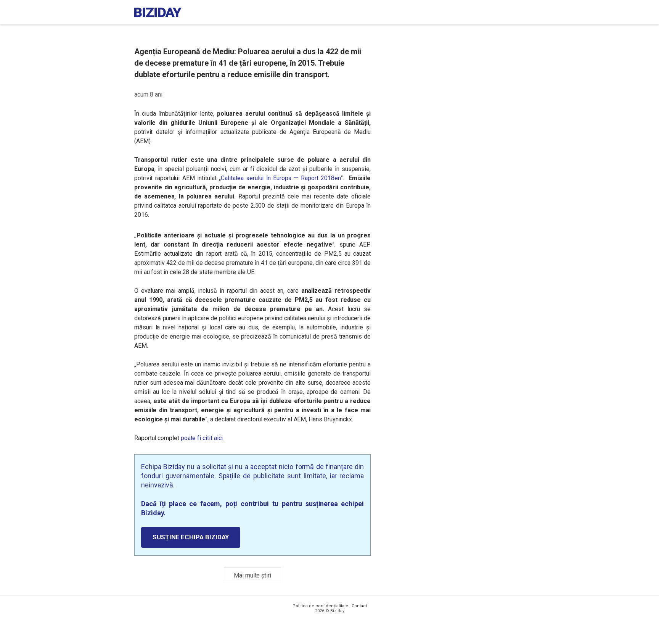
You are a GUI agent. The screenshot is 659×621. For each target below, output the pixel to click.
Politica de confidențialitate (320, 605)
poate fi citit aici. (202, 438)
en (337, 178)
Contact (359, 605)
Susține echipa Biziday (191, 537)
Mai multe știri (252, 575)
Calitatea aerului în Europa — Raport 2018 (277, 178)
